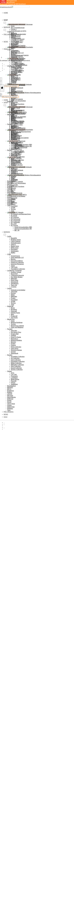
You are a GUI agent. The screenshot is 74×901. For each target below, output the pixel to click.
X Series (13, 82)
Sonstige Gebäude (17, 173)
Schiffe (13, 207)
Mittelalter (14, 74)
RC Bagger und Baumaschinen (21, 214)
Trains (13, 265)
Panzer (13, 120)
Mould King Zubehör (17, 326)
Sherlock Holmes (16, 350)
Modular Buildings (16, 117)
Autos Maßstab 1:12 (17, 53)
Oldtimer (13, 118)
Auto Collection (16, 360)
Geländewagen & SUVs (18, 31)
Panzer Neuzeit (19, 39)
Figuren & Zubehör (17, 99)
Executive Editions (17, 56)
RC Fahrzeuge (15, 219)
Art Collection (15, 358)
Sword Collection (16, 368)
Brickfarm (14, 104)
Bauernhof (14, 69)
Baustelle (14, 33)
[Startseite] (15, 7)
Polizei (13, 382)
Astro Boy (14, 330)
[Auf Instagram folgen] (4, 65)
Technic (13, 98)
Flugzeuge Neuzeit (17, 142)
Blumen (13, 177)
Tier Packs (14, 317)
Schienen (14, 136)
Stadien (13, 172)
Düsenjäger (18, 62)
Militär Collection (16, 158)
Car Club (14, 374)
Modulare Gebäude (17, 88)
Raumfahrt (14, 123)
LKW (12, 115)
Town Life (14, 80)
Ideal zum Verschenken (18, 101)
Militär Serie (14, 43)
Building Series (16, 35)
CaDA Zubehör (15, 36)
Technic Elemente (16, 193)
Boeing (13, 54)
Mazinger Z (14, 338)
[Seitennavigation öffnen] (2, 88)
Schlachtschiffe (16, 160)
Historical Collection (17, 57)
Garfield (13, 335)
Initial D (13, 40)
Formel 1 (14, 29)
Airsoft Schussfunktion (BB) (23, 144)
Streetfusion (14, 79)
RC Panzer (14, 225)
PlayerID (13, 381)
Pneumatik (14, 185)
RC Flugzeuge (15, 220)
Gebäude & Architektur (18, 196)
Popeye (13, 345)
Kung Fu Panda (16, 337)
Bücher (13, 190)
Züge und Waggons (17, 327)
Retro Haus (14, 75)
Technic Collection (17, 165)
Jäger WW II (18, 152)
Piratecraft (14, 316)
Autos (13, 26)
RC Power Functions (17, 104)
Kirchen (13, 88)
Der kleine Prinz (16, 332)
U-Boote (13, 83)
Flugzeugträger (16, 162)
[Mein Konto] (0, 71)
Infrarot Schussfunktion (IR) (23, 228)
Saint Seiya (14, 348)
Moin (12, 314)
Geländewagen (16, 38)
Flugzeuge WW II (16, 149)
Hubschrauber (19, 146)
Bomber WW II (19, 68)
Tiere (12, 191)
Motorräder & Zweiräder (18, 116)
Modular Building (16, 340)
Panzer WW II (18, 123)
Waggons (14, 134)
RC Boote (14, 215)
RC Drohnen (15, 217)
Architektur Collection (18, 356)
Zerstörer (14, 164)
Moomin (13, 342)
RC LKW (14, 224)
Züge (12, 100)
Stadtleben (14, 384)
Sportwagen (15, 46)
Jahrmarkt (14, 198)
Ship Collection (16, 366)
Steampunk (14, 77)
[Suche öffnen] (1, 81)
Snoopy (13, 351)
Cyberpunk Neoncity (17, 70)
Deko (12, 178)
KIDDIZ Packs (15, 108)
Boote (13, 159)
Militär (13, 90)
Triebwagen (14, 133)
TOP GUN (14, 62)
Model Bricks (15, 379)
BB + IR (16, 230)
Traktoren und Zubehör (18, 128)
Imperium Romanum (17, 59)
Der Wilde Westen (16, 72)
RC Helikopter (15, 222)
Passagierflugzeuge (20, 147)
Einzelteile (14, 180)
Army (12, 373)
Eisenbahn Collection (18, 361)
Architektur (14, 168)
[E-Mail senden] (4, 68)
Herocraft (14, 311)
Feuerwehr (14, 376)
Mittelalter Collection (17, 364)
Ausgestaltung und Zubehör (20, 138)
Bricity (13, 103)
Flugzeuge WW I (16, 154)
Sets (12, 49)
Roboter (13, 188)
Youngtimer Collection (18, 64)
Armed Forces (15, 51)
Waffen (13, 48)
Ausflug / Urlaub (16, 67)
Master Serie (15, 41)
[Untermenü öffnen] (5, 23)
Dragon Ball (14, 334)
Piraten (13, 93)
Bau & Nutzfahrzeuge (18, 27)
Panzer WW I (18, 42)
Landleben (14, 377)
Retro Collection (16, 347)
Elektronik (14, 139)
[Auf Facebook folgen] (4, 63)
